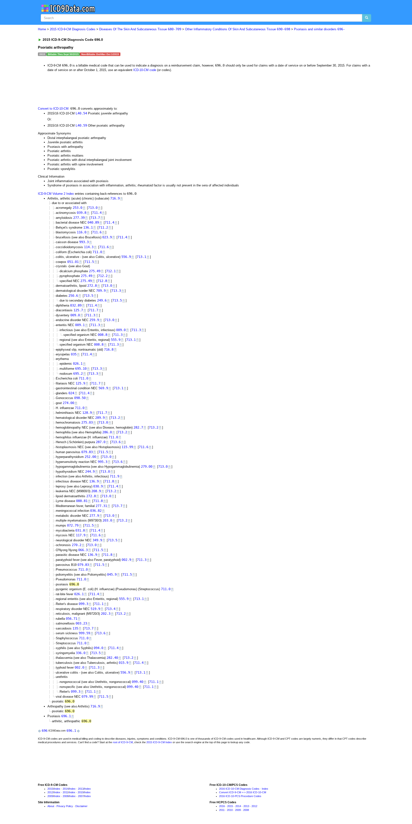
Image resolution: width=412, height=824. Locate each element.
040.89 (93, 222)
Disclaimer (81, 806)
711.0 (97, 252)
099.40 (137, 682)
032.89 (76, 305)
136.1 (88, 227)
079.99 (87, 696)
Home (42, 29)
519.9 (95, 609)
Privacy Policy (65, 806)
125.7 (78, 310)
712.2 (103, 276)
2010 (80, 792)
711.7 (93, 310)
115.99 (127, 447)
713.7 (95, 218)
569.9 (103, 388)
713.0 (93, 208)
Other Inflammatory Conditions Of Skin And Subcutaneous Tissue (237, 29)
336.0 (80, 653)
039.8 (81, 213)
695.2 (78, 373)
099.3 (83, 604)
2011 (65, 792)
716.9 (115, 198)
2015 (50, 788)
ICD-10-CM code (144, 70)
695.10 (81, 368)
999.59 (84, 633)
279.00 (146, 466)
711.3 (90, 315)
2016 (222, 806)
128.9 (87, 413)
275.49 (94, 271)
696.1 (66, 716)
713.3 (116, 290)
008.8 (102, 335)
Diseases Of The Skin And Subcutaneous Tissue (140, 29)
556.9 (126, 257)
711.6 (97, 232)
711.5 (89, 262)
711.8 (109, 481)
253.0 (77, 208)
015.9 (123, 663)
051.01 (73, 262)
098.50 (80, 398)
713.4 (110, 609)
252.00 (90, 457)
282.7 (138, 427)
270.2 (76, 545)
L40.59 (81, 125)
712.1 (111, 271)
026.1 (77, 363)
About (50, 806)
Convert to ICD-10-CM (53, 108)
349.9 (97, 540)
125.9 (80, 383)
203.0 (107, 520)
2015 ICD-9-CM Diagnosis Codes (72, 29)
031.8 (80, 530)
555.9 (115, 340)
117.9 (80, 535)
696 (44, 730)
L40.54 (81, 113)
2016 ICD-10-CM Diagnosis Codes (239, 788)
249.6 (102, 300)
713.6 (116, 442)
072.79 (72, 525)
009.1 (80, 325)
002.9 (126, 560)
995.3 (102, 462)
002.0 (79, 667)
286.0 (107, 432)
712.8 (102, 281)
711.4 (97, 213)
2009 (50, 796)
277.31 (101, 506)
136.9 (94, 481)
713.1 (141, 257)
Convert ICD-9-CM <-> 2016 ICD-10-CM (242, 792)
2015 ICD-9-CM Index (159, 742)
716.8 (108, 349)
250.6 (73, 295)
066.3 (83, 550)
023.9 (107, 237)
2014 (65, 788)
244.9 (90, 471)
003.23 (81, 623)
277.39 (79, 218)
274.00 (68, 403)
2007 (81, 796)
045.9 (112, 574)
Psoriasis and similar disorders (319, 29)
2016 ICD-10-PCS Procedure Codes (240, 796)
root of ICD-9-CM (123, 742)
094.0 (98, 648)
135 (75, 628)
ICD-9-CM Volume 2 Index (56, 193)
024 (71, 393)
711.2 (103, 227)
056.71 (71, 618)
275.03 (87, 422)
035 (74, 354)
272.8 (92, 285)
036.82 (96, 510)
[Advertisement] (123, 88)
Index (57, 788)
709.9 (101, 290)
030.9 (98, 486)
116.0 (81, 232)
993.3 (84, 242)
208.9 (96, 491)
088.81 (82, 501)
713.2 (115, 418)
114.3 (88, 247)
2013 (81, 788)
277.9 (94, 515)
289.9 (100, 418)
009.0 (75, 315)
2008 (65, 796)
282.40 (112, 658)
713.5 (88, 295)
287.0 (100, 442)
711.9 (114, 476)
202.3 (105, 613)
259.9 (94, 320)
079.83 (87, 452)
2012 (50, 792)
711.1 (98, 604)
